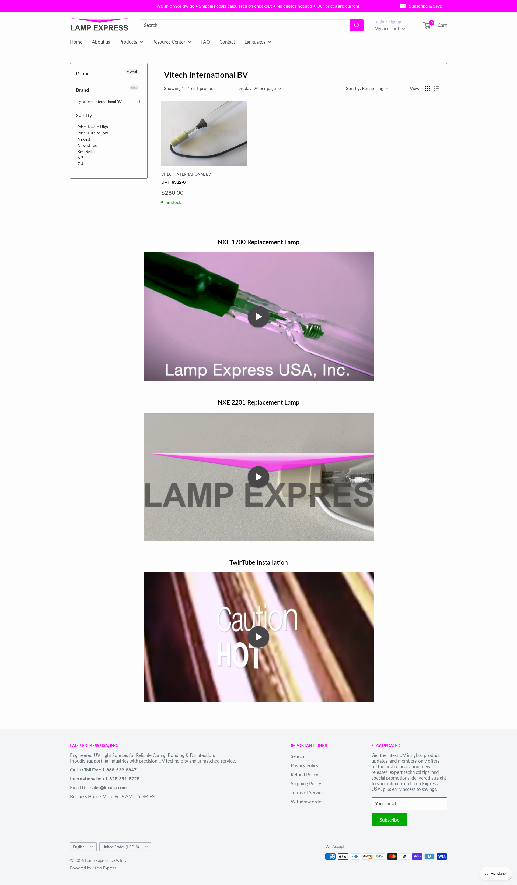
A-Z (80, 157)
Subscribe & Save (425, 5)
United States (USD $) (120, 847)
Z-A (80, 164)
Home (76, 41)
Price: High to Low (93, 133)
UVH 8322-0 (173, 182)
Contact (227, 41)
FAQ (205, 41)
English (79, 847)
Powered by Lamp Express (93, 867)
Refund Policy (304, 774)
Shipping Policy (306, 783)
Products (128, 41)
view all (132, 71)
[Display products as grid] (427, 88)
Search (297, 756)
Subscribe (389, 820)
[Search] (357, 25)
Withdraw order (307, 802)
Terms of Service (307, 792)
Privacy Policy (305, 765)
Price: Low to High (93, 127)
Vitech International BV (102, 102)
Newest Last (88, 145)
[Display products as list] (436, 88)
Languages (254, 41)
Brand (82, 90)
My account (387, 28)
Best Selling (87, 151)
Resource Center (168, 41)
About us (101, 41)
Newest (84, 139)
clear (134, 88)
